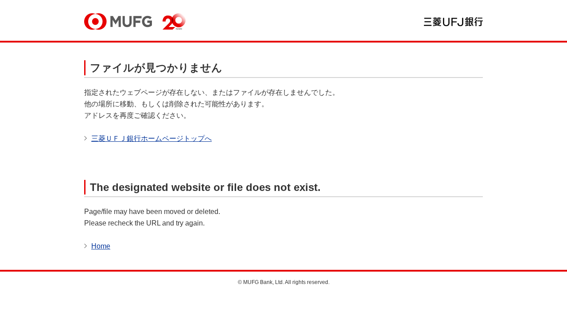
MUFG (118, 21)
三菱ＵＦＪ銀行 (453, 21)
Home (100, 246)
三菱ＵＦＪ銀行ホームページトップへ (151, 138)
